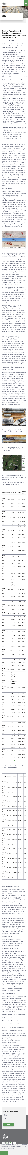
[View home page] (5, 1138)
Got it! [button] (4, 1153)
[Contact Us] (14, 1143)
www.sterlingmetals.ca (16, 1030)
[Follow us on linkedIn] (10, 1143)
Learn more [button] (11, 1148)
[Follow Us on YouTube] (3, 1143)
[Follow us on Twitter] (7, 1143)
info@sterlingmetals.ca (17, 1027)
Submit (8, 1124)
